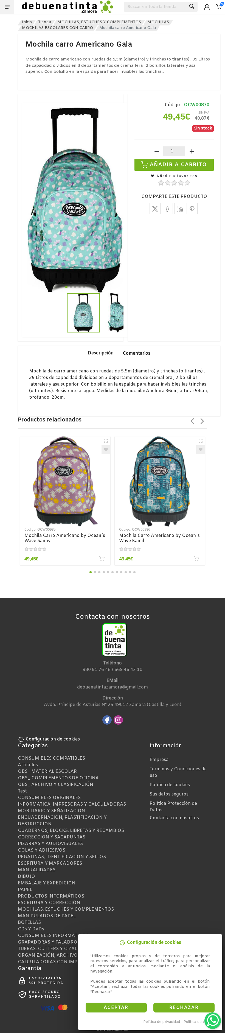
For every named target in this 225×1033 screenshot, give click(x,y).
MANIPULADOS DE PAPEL (47, 916)
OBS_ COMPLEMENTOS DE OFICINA (58, 778)
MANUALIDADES (36, 870)
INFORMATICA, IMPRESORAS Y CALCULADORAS (72, 804)
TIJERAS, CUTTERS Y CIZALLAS (52, 949)
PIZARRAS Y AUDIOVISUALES (50, 844)
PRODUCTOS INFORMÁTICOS (51, 896)
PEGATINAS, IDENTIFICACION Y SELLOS (62, 857)
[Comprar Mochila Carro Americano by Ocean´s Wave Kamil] (196, 559)
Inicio (27, 22)
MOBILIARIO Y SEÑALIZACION (51, 811)
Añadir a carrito (178, 164)
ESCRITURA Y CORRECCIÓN (49, 903)
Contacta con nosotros (174, 818)
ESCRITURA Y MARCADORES (50, 863)
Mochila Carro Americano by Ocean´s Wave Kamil (159, 538)
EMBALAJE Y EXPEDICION (46, 883)
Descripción (101, 353)
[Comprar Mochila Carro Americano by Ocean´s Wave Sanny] (102, 559)
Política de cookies (200, 1022)
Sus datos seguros (169, 794)
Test (22, 791)
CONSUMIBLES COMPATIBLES (51, 758)
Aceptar (116, 1008)
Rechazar (184, 1008)
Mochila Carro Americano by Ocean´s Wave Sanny (64, 538)
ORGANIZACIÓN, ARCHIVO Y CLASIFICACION (68, 955)
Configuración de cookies (53, 739)
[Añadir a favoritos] (106, 449)
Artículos (28, 765)
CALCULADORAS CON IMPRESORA (57, 962)
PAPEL (25, 890)
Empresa (159, 760)
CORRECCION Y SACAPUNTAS (51, 837)
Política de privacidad (161, 1022)
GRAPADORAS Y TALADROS (49, 942)
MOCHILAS (158, 22)
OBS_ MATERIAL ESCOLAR (47, 771)
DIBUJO (26, 876)
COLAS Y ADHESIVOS (41, 850)
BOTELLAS (29, 922)
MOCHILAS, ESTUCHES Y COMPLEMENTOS (99, 22)
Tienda (44, 22)
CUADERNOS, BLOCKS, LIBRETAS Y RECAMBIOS (71, 831)
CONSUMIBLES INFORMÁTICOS (53, 936)
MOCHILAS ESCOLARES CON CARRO (57, 28)
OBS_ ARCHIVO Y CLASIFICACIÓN (55, 785)
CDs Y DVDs (31, 929)
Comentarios (136, 353)
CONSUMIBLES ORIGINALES (49, 798)
